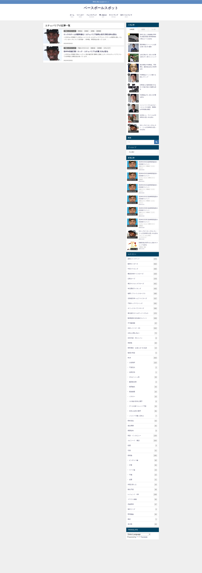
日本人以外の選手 (143, 411)
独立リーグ (142, 509)
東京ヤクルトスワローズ (142, 283)
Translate (144, 537)
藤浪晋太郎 (143, 382)
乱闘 (142, 445)
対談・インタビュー (142, 435)
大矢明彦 (99, 48)
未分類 (142, 524)
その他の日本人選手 (143, 401)
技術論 (142, 455)
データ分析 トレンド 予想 (143, 406)
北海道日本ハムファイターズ (142, 298)
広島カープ (142, 278)
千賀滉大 (143, 367)
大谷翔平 (143, 362)
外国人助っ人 (142, 484)
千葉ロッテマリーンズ (70, 31)
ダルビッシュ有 (143, 377)
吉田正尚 (143, 372)
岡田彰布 (142, 430)
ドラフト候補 (142, 499)
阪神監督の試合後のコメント (142, 318)
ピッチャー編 (143, 460)
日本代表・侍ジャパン (142, 338)
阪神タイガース (142, 264)
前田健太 (143, 387)
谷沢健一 (86, 31)
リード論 (143, 470)
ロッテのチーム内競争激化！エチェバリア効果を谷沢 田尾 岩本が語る (90, 34)
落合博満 (142, 425)
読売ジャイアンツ (142, 259)
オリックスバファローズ (142, 308)
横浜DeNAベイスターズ (142, 274)
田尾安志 (80, 31)
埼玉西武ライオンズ (142, 288)
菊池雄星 (143, 391)
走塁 (143, 479)
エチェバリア (107, 48)
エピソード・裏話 (142, 440)
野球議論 (142, 514)
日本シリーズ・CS (142, 328)
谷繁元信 (93, 48)
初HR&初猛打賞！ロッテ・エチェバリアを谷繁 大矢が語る (86, 51)
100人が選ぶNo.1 (142, 333)
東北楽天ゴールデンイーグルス (142, 313)
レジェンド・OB (142, 494)
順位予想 (142, 489)
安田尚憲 (98, 31)
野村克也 (142, 421)
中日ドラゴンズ (142, 269)
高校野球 (142, 504)
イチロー (143, 396)
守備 (143, 475)
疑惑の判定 (142, 353)
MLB (142, 358)
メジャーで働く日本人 (143, 416)
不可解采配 (142, 323)
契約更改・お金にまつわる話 (142, 348)
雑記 (142, 519)
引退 (142, 450)
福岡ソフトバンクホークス (142, 293)
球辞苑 (142, 343)
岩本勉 (92, 31)
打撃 (143, 465)
